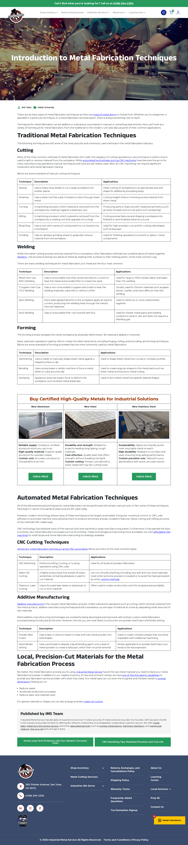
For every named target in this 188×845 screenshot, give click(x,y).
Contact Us (157, 807)
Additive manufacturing (30, 604)
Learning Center (156, 778)
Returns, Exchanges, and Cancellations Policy (125, 770)
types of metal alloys (104, 114)
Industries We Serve (97, 12)
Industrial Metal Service (89, 672)
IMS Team (27, 107)
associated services (80, 726)
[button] (169, 820)
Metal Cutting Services (72, 12)
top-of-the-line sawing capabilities (140, 675)
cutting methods (110, 579)
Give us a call (36, 729)
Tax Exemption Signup (124, 810)
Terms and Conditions (116, 840)
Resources (118, 12)
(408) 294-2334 (123, 3)
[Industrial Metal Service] (16, 16)
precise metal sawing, (110, 726)
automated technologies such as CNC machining (109, 160)
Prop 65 (155, 798)
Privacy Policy (140, 840)
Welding (22, 257)
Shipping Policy (120, 780)
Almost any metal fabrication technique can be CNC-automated (52, 549)
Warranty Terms (120, 789)
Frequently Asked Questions (121, 800)
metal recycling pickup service (42, 726)
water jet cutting (93, 701)
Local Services (136, 12)
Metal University (46, 107)
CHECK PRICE (40, 476)
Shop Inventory (48, 12)
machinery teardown (133, 726)
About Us (156, 768)
